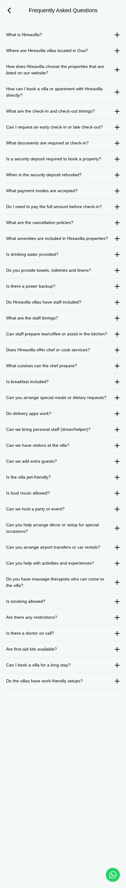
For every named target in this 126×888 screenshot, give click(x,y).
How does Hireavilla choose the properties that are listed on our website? (55, 69)
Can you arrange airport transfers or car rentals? (53, 547)
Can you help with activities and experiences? (50, 563)
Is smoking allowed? (25, 601)
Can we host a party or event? (35, 508)
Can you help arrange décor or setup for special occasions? (52, 528)
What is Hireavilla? (24, 34)
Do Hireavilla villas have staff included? (43, 302)
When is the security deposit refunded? (44, 174)
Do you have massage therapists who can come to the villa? (55, 582)
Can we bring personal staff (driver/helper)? (48, 429)
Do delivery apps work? (28, 413)
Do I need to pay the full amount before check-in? (54, 206)
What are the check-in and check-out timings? (50, 111)
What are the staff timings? (32, 317)
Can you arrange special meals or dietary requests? (56, 397)
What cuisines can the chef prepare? (41, 365)
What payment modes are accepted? (42, 190)
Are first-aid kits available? (31, 649)
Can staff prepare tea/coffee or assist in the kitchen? (56, 333)
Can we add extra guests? (31, 461)
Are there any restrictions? (31, 617)
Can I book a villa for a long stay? (38, 664)
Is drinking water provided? (32, 254)
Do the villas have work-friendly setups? (44, 680)
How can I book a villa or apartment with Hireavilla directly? (54, 92)
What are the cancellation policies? (39, 222)
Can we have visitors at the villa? (37, 445)
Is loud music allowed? (28, 493)
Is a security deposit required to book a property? (53, 158)
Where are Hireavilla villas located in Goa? (47, 50)
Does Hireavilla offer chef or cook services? (48, 349)
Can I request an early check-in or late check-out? (54, 127)
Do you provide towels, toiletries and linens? (48, 270)
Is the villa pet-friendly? (28, 477)
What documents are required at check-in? (47, 142)
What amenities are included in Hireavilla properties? (57, 238)
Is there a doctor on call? (30, 633)
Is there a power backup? (30, 286)
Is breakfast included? (27, 381)
